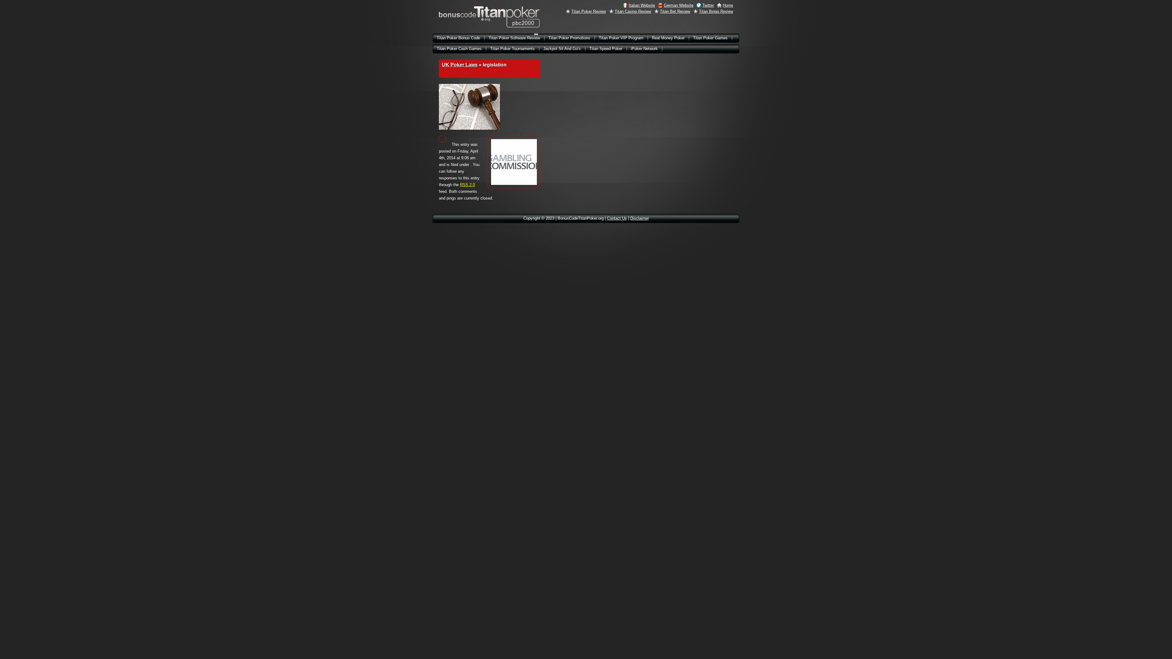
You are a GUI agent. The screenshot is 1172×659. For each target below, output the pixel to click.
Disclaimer (639, 218)
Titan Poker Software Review (514, 38)
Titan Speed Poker (605, 48)
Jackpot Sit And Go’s (562, 48)
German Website (678, 5)
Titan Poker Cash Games (459, 48)
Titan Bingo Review (716, 11)
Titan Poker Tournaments (512, 48)
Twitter (708, 5)
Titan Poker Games (710, 38)
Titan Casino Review (633, 11)
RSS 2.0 (467, 184)
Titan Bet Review (675, 11)
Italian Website (642, 5)
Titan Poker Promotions (569, 38)
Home (728, 5)
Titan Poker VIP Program (621, 38)
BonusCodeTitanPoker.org (489, 16)
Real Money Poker (668, 38)
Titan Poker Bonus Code (458, 38)
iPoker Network (644, 48)
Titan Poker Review (588, 11)
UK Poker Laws (460, 64)
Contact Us (617, 218)
